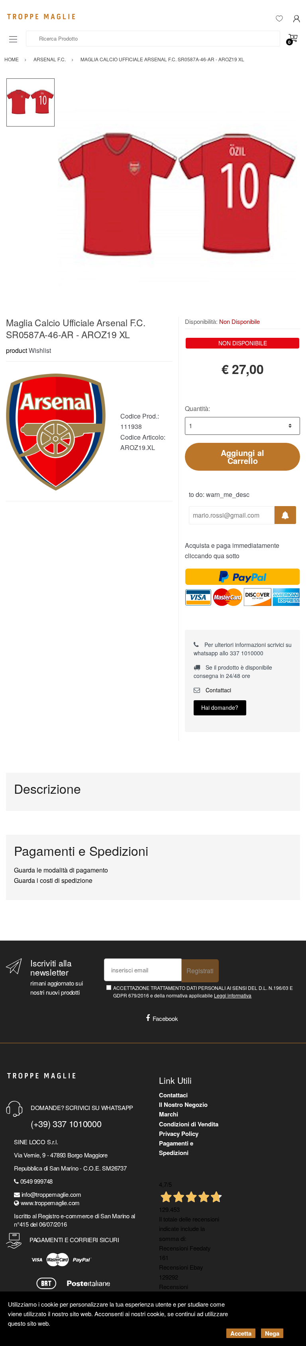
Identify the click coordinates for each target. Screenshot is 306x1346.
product (16, 350)
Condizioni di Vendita (188, 1124)
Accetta (240, 1333)
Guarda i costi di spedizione (53, 880)
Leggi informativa (232, 995)
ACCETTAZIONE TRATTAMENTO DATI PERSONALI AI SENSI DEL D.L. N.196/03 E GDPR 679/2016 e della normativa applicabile (203, 991)
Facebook (165, 1018)
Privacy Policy (178, 1133)
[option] (177, 197)
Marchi (168, 1114)
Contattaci (217, 690)
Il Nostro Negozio (183, 1104)
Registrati (200, 970)
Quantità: (197, 408)
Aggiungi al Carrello (242, 456)
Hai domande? (219, 707)
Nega (272, 1333)
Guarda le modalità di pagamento (61, 870)
